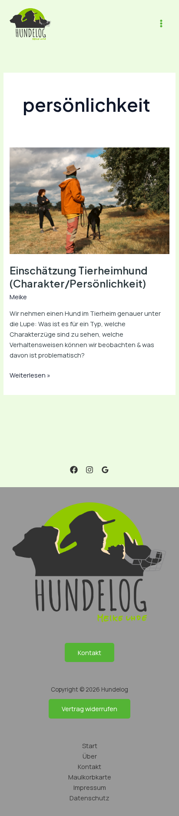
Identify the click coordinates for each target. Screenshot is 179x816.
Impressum (89, 787)
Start (89, 745)
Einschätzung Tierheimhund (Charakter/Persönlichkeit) (79, 277)
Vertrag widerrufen (89, 708)
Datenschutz (89, 797)
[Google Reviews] (105, 470)
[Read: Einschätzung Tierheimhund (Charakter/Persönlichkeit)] (89, 199)
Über (90, 756)
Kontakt (89, 652)
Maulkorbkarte (89, 777)
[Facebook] (74, 470)
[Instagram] (89, 470)
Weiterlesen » (30, 374)
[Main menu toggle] (161, 24)
